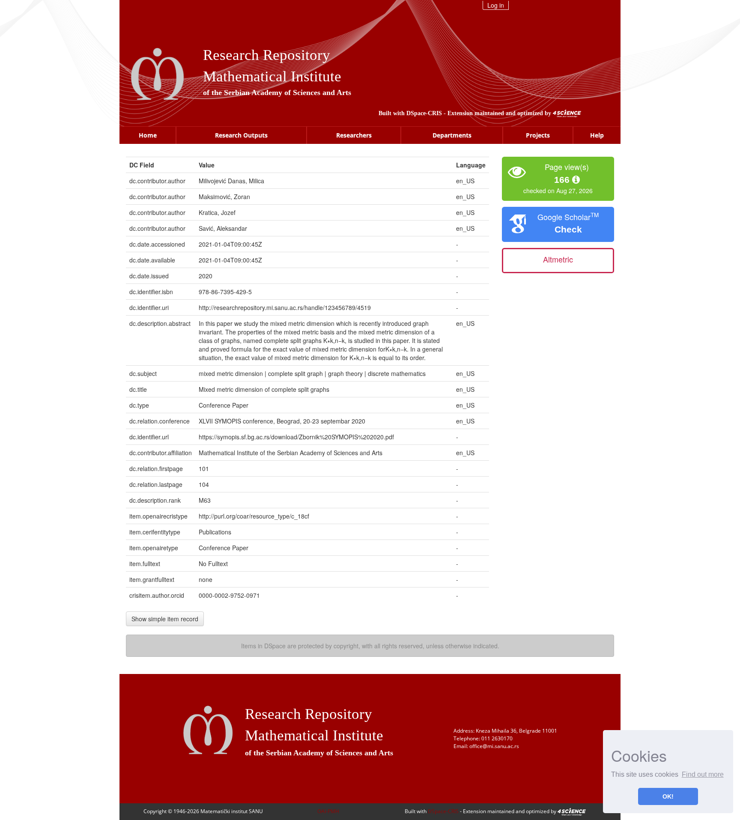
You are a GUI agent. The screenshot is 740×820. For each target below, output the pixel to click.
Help (597, 135)
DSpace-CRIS (424, 113)
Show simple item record (164, 618)
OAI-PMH (328, 811)
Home (148, 135)
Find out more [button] (703, 774)
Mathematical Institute (272, 76)
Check (568, 229)
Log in (495, 5)
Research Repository (266, 55)
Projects (538, 135)
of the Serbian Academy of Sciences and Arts (277, 92)
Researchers (354, 135)
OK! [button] (668, 796)
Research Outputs (241, 135)
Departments (452, 135)
